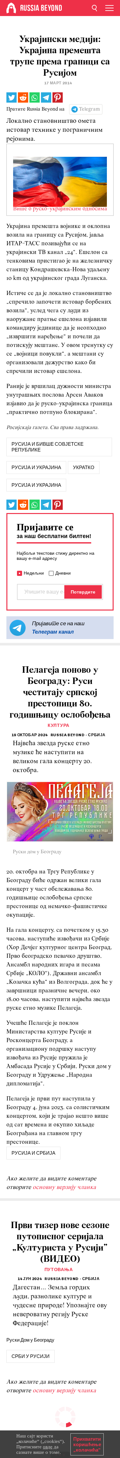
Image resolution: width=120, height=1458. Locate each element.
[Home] (11, 8)
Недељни (34, 573)
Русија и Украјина (36, 485)
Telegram (89, 109)
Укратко (83, 467)
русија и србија (33, 1153)
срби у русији (31, 1356)
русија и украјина (36, 467)
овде (47, 1446)
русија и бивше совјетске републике (48, 447)
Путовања (58, 1269)
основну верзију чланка (64, 1187)
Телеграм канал (53, 631)
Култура (58, 725)
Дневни (63, 573)
